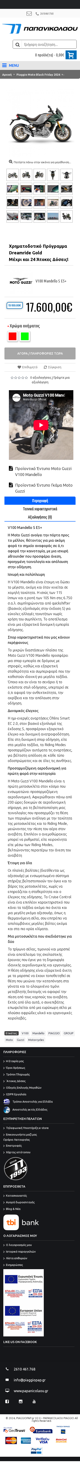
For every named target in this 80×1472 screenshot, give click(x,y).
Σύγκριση (54, 367)
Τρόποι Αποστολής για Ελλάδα (32, 1101)
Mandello (38, 1033)
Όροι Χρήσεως (15, 1067)
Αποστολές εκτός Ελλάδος (29, 1109)
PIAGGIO (54, 1033)
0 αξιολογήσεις (41, 377)
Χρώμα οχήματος (25, 325)
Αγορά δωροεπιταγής (20, 1202)
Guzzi (20, 1039)
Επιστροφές (14, 1145)
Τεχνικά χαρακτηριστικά (40, 509)
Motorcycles (36, 1039)
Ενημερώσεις (14, 1265)
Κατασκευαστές (16, 1195)
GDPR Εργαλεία (16, 1094)
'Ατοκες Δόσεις (16, 1081)
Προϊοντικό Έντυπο (33, 468)
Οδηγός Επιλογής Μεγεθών (24, 1087)
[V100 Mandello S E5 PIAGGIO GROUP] (13, 175)
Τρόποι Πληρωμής (18, 1074)
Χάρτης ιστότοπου (18, 1152)
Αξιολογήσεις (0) (40, 517)
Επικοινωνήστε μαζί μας (20, 1137)
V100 (25, 1033)
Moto (9, 1039)
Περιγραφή (40, 500)
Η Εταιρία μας (15, 1061)
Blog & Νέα (13, 1209)
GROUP (69, 1033)
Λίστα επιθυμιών (16, 1258)
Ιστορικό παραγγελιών (21, 1251)
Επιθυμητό (30, 367)
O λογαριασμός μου (19, 1245)
